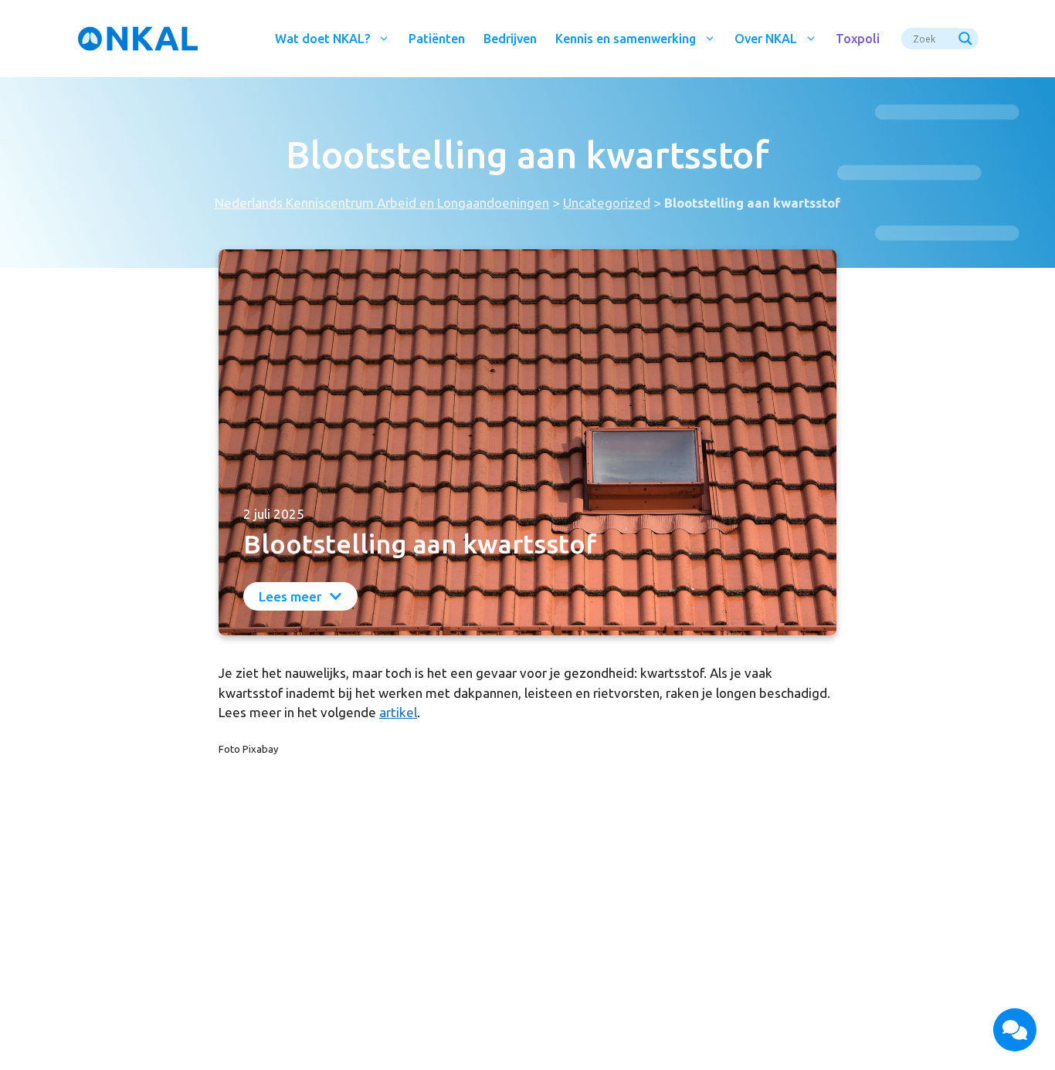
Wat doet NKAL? (322, 39)
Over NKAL (765, 39)
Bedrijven (510, 39)
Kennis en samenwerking (625, 39)
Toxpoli (858, 39)
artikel (398, 712)
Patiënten (437, 39)
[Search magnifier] (968, 38)
